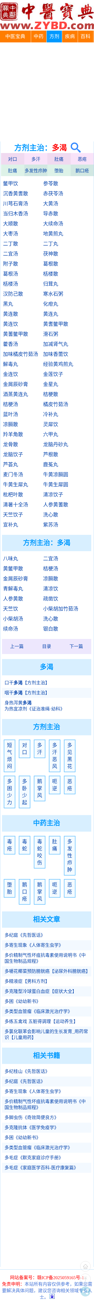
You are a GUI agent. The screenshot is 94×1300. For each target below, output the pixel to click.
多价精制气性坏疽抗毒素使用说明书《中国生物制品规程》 (45, 958)
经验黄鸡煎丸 (58, 364)
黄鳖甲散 (13, 568)
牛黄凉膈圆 (55, 474)
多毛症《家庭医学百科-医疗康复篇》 (41, 1167)
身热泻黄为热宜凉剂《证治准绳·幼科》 (35, 705)
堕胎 (58, 170)
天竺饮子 (13, 515)
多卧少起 (24, 792)
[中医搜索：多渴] (74, 147)
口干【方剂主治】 (27, 682)
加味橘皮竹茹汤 (20, 354)
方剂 (54, 36)
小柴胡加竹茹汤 (60, 609)
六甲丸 (50, 434)
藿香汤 (10, 344)
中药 (39, 36)
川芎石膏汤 (15, 203)
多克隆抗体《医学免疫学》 (32, 1127)
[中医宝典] (47, 28)
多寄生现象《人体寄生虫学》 (34, 945)
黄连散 (10, 314)
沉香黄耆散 (15, 193)
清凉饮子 (53, 494)
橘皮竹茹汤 (55, 404)
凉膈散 (10, 424)
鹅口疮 (82, 170)
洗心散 (50, 515)
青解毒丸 (13, 589)
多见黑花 (69, 756)
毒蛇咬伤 (39, 852)
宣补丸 (10, 525)
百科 (85, 36)
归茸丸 (50, 284)
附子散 (10, 264)
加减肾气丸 (55, 344)
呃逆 (54, 785)
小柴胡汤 (13, 619)
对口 (12, 159)
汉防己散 (13, 294)
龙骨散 (10, 444)
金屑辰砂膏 (15, 384)
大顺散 (10, 224)
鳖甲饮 (10, 183)
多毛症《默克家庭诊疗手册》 (34, 1157)
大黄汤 (50, 203)
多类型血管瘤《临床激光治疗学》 (38, 1011)
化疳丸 (50, 304)
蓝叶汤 (10, 414)
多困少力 (9, 792)
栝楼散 (50, 274)
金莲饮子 (53, 374)
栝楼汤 (10, 284)
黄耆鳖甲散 (55, 324)
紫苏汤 (50, 525)
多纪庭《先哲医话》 (25, 935)
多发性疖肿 (36, 170)
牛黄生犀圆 (55, 484)
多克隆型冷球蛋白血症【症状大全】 (41, 991)
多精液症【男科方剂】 (27, 981)
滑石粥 (50, 334)
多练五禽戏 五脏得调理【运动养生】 (41, 1021)
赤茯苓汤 (53, 193)
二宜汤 (10, 254)
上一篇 (17, 646)
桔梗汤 (10, 404)
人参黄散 (13, 599)
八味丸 (10, 558)
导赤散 (50, 213)
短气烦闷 (9, 756)
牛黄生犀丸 (15, 484)
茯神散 (50, 254)
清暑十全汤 (15, 505)
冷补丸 (50, 414)
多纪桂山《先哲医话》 (27, 1071)
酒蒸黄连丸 (15, 394)
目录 (46, 646)
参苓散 (50, 183)
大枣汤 (10, 234)
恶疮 (82, 159)
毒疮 (9, 845)
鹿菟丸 (50, 464)
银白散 (50, 629)
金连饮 (10, 374)
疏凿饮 (50, 599)
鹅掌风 (39, 788)
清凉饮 (50, 589)
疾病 (70, 36)
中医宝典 (15, 36)
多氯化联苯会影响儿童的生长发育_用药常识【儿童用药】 (46, 1034)
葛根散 (50, 264)
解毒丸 (10, 364)
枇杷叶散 (13, 494)
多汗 (35, 159)
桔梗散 (50, 394)
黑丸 (8, 304)
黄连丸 (50, 314)
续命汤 (10, 629)
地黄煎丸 (53, 234)
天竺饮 (10, 609)
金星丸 (50, 384)
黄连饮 (10, 324)
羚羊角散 (13, 434)
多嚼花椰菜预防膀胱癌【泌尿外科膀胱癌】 (47, 971)
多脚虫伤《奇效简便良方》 (32, 1117)
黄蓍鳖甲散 (15, 334)
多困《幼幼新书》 (23, 1001)
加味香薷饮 (55, 354)
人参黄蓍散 (55, 505)
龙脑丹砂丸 (55, 444)
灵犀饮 (50, 424)
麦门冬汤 (13, 474)
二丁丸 (50, 244)
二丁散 (10, 244)
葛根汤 (10, 274)
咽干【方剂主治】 (27, 692)
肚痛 (58, 159)
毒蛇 (24, 845)
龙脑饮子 (13, 454)
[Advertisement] (47, 92)
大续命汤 (53, 224)
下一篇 (76, 646)
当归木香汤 (15, 213)
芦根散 (50, 454)
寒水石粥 (53, 294)
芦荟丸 (10, 464)
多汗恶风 (54, 756)
